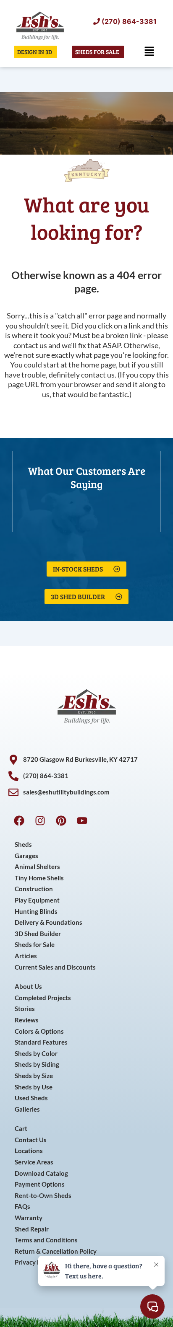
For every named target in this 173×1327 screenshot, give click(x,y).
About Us (28, 986)
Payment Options (40, 1184)
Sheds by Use (33, 1087)
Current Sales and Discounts (55, 967)
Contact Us (31, 1139)
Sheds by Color (36, 1053)
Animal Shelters (37, 866)
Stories (25, 1008)
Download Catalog (41, 1173)
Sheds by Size (34, 1075)
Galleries (27, 1109)
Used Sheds (31, 1098)
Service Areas (34, 1162)
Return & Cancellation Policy (56, 1251)
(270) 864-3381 (129, 21)
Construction (34, 888)
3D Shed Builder (38, 933)
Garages (26, 855)
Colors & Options (39, 1031)
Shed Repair (32, 1229)
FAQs (22, 1206)
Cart (21, 1128)
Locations (29, 1150)
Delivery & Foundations (48, 922)
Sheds (23, 844)
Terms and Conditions (46, 1240)
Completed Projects (43, 997)
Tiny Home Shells (39, 878)
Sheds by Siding (37, 1064)
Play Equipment (37, 900)
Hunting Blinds (36, 911)
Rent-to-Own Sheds (43, 1195)
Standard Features (41, 1042)
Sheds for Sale (35, 944)
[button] (149, 52)
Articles (26, 956)
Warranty (28, 1217)
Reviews (27, 1020)
